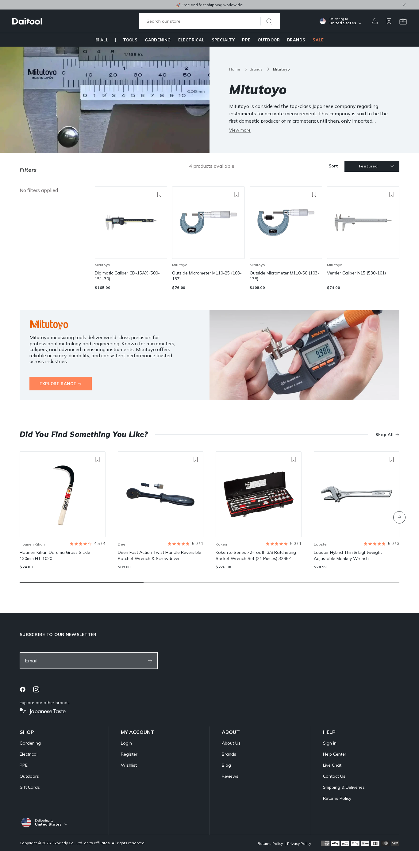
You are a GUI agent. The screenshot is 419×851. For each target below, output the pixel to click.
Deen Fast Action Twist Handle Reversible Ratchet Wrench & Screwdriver (159, 555)
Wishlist (129, 765)
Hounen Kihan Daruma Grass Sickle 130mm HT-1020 (55, 555)
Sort (333, 166)
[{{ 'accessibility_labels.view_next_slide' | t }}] (399, 517)
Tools (130, 39)
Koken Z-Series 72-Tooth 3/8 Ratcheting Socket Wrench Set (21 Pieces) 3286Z (256, 555)
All (104, 39)
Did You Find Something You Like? (84, 434)
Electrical (191, 39)
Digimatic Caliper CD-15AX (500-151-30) (127, 276)
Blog (226, 765)
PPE (246, 39)
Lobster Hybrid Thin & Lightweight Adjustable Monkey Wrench (348, 555)
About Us (231, 743)
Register (129, 754)
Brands (296, 39)
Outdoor (269, 39)
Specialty (223, 39)
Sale (318, 39)
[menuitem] (102, 40)
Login (126, 743)
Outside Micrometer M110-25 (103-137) (207, 276)
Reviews (230, 776)
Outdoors (29, 776)
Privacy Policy (299, 843)
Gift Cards (30, 787)
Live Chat (332, 765)
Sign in (329, 743)
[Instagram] (36, 689)
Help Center (334, 754)
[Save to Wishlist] (159, 194)
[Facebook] (23, 689)
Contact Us (334, 776)
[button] (88, 543)
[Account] (375, 21)
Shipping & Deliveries (344, 787)
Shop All (384, 434)
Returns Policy (337, 798)
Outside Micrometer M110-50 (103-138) (284, 276)
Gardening (158, 39)
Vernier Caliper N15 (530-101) (356, 273)
